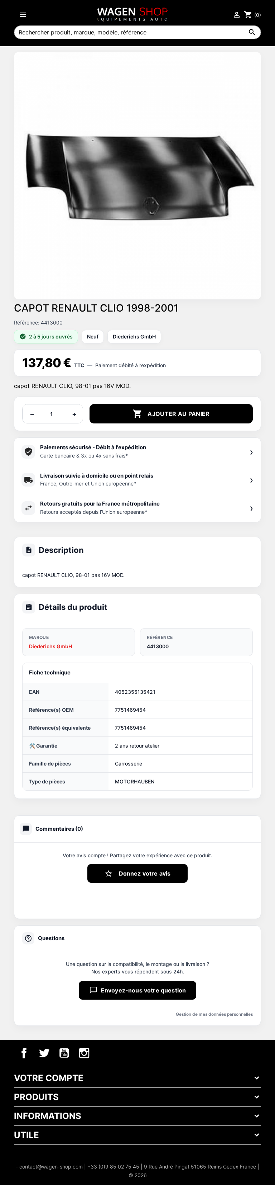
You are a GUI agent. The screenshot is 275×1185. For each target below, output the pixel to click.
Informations (47, 1116)
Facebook (24, 1053)
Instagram (84, 1053)
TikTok (104, 1053)
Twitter (44, 1053)
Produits (36, 1097)
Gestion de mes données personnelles (214, 1014)
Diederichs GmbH (50, 646)
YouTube (64, 1053)
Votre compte (48, 1078)
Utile (26, 1135)
